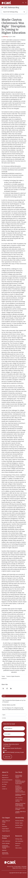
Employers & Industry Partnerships (20, 794)
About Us (5, 772)
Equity (3, 824)
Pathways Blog (18, 839)
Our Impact (6, 818)
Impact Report (5, 828)
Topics (3, 714)
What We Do (5, 775)
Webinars (4, 850)
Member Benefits (19, 820)
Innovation (4, 826)
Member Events (19, 825)
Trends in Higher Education (13, 676)
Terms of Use (10, 866)
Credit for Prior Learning (18, 800)
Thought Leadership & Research (20, 812)
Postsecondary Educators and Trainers (18, 776)
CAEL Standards (19, 797)
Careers (4, 786)
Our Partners (5, 782)
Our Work (18, 772)
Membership (19, 818)
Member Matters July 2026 (8, 705)
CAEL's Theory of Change (6, 821)
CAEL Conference (6, 841)
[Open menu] (25, 2)
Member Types (19, 823)
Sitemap (24, 868)
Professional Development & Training (5, 847)
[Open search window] (23, 2)
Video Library (18, 848)
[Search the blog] (24, 12)
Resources (18, 836)
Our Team (4, 784)
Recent (3, 696)
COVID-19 (4, 678)
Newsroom (17, 843)
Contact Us (4, 788)
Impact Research (6, 831)
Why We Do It (5, 777)
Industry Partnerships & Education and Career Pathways (20, 804)
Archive (4, 718)
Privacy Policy (17, 866)
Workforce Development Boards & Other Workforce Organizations (20, 781)
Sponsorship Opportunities (5, 853)
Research (17, 845)
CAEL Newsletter (19, 841)
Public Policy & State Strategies (20, 808)
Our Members (18, 827)
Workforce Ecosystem (7, 779)
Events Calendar (6, 843)
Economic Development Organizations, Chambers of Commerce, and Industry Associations (20, 789)
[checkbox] (14, 750)
